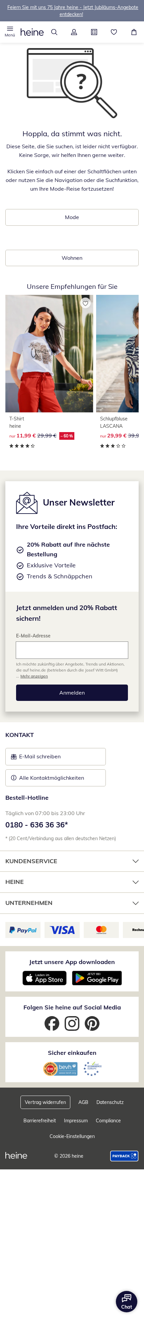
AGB (83, 1102)
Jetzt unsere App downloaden (72, 962)
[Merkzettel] (114, 32)
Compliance (108, 1121)
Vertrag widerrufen (45, 1102)
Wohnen (72, 257)
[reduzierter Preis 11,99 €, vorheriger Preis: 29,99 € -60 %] (49, 353)
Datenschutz (110, 1102)
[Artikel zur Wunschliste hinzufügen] (85, 303)
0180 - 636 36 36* (36, 824)
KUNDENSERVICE (31, 861)
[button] (10, 32)
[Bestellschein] (94, 32)
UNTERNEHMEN (29, 903)
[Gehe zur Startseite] (32, 32)
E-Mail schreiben (36, 758)
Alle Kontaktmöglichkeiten (51, 777)
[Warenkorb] (134, 32)
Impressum (76, 1121)
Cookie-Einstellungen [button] (72, 1136)
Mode (72, 217)
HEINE (14, 882)
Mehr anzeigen (34, 676)
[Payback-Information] (124, 1156)
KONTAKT (19, 735)
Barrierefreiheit (39, 1121)
